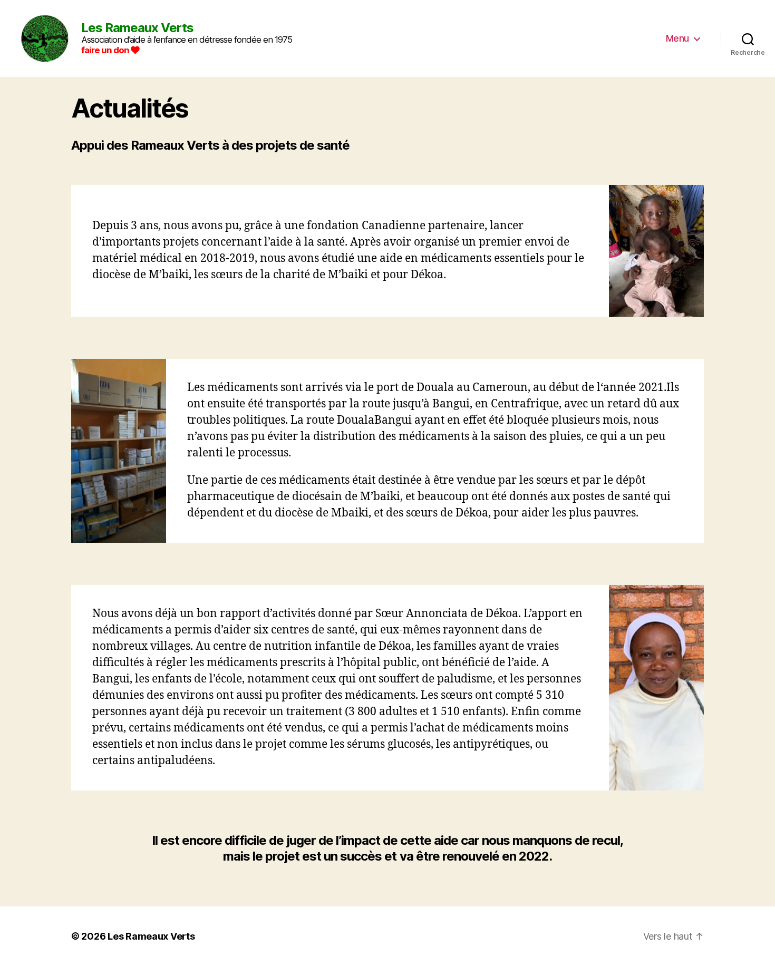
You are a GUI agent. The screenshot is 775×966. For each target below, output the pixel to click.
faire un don (106, 50)
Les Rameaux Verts (151, 936)
